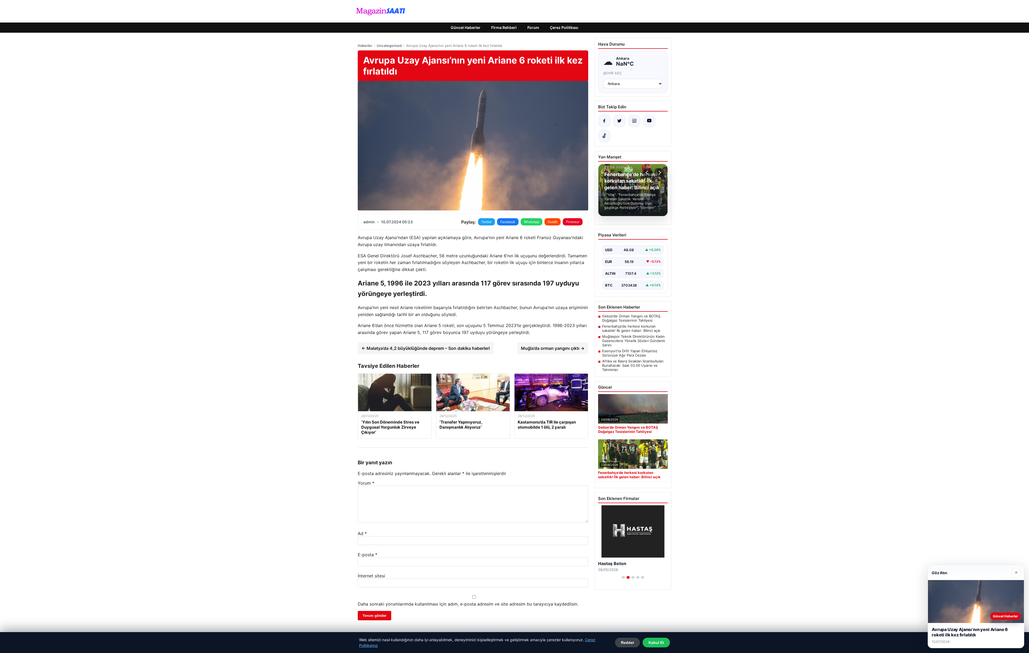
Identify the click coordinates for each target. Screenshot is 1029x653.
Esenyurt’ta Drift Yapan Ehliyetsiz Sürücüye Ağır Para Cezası (629, 353)
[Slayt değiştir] (623, 577)
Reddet (627, 642)
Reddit (552, 222)
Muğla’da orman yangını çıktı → (552, 348)
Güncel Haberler (465, 27)
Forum (533, 27)
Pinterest (572, 222)
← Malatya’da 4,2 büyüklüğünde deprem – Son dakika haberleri (425, 348)
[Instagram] (634, 121)
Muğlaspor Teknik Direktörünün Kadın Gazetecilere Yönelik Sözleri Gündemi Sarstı (633, 340)
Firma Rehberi (504, 27)
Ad (362, 533)
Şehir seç (612, 73)
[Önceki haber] (647, 172)
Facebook (507, 222)
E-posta (367, 554)
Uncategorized (389, 45)
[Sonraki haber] (658, 172)
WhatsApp (531, 222)
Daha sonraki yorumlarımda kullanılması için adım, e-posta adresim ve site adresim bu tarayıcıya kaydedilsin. (468, 604)
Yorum (366, 483)
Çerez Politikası (564, 27)
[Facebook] (604, 121)
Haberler (365, 45)
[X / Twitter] (619, 121)
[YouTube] (649, 121)
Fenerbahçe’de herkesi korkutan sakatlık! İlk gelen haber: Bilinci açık (631, 328)
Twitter (486, 222)
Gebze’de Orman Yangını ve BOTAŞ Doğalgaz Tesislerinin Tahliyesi (631, 318)
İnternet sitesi (371, 575)
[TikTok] (604, 136)
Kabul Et (656, 642)
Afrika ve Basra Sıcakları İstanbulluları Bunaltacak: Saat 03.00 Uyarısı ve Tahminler (632, 365)
